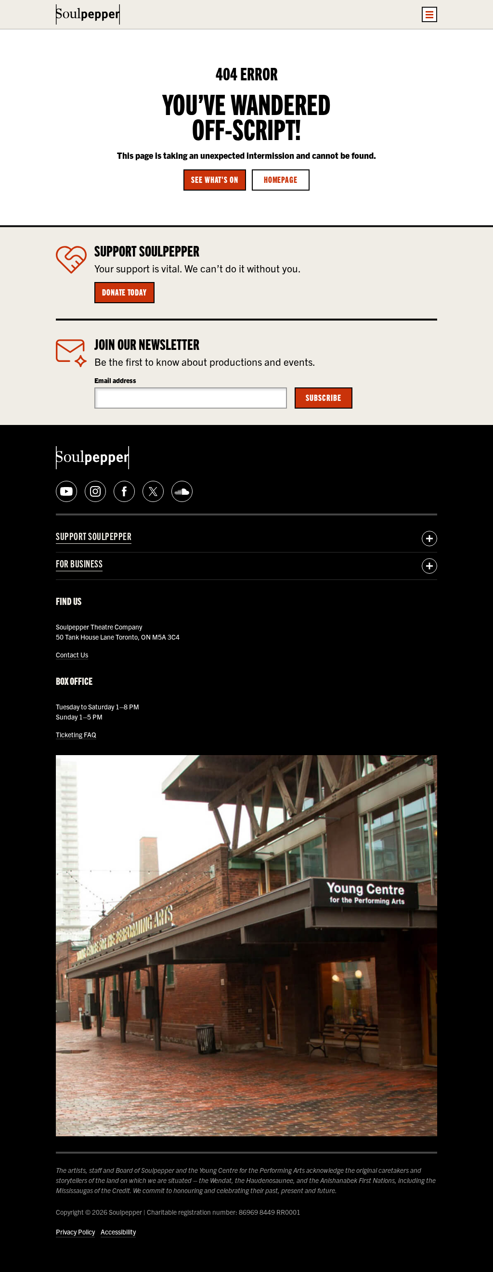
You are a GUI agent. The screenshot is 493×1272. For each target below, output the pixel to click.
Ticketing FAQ (76, 734)
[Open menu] (429, 14)
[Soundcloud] (182, 491)
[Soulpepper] (88, 14)
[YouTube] (66, 491)
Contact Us (72, 654)
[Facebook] (124, 491)
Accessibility (118, 1231)
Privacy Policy (75, 1231)
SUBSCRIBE (323, 397)
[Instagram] (95, 491)
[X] (153, 491)
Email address (115, 380)
